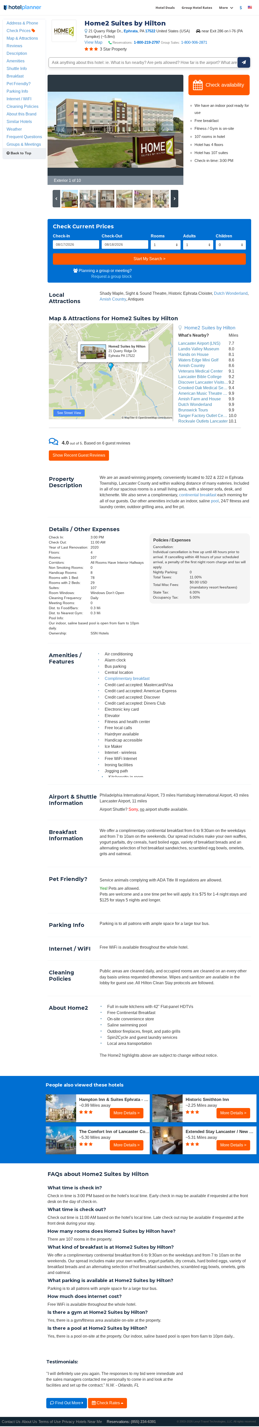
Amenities (16, 61)
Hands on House (193, 354)
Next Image (167, 130)
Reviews (14, 45)
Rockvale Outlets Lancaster (203, 421)
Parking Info (17, 91)
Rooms (158, 236)
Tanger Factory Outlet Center (204, 415)
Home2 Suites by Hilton (209, 327)
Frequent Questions (24, 136)
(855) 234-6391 (143, 1421)
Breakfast (15, 76)
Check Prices (19, 30)
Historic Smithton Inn (207, 1099)
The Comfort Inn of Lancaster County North (114, 1131)
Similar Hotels (19, 121)
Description (17, 53)
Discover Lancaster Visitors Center (209, 382)
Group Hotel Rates (197, 7)
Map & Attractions (22, 38)
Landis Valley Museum (198, 349)
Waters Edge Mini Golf (198, 360)
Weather (14, 129)
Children (224, 236)
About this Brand (21, 114)
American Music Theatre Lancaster (209, 393)
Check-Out (112, 236)
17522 (150, 31)
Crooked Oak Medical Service (205, 387)
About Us (29, 1421)
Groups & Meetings (24, 144)
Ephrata (131, 31)
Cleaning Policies (22, 106)
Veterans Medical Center (200, 371)
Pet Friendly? (19, 83)
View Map (93, 42)
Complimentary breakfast (127, 678)
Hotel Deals (165, 7)
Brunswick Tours (193, 410)
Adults (189, 236)
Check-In (61, 236)
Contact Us (11, 1421)
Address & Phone (22, 23)
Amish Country (113, 299)
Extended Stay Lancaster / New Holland (221, 1131)
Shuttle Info (17, 68)
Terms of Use (49, 1421)
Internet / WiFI (19, 98)
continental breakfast (197, 495)
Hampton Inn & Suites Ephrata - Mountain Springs (114, 1099)
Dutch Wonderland (231, 293)
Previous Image (64, 130)
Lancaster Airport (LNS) (199, 343)
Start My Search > (149, 258)
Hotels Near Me (89, 1421)
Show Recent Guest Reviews (79, 455)
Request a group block (111, 276)
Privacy (68, 1421)
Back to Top (20, 153)
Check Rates (108, 1402)
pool (215, 501)
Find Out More (68, 1402)
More (224, 7)
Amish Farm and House (199, 399)
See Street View (69, 413)
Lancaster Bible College (200, 376)
